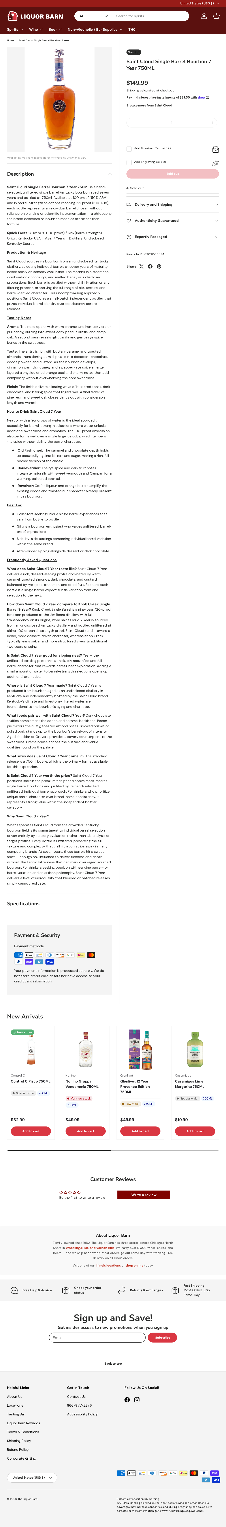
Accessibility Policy (82, 1414)
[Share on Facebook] (150, 266)
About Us (14, 1396)
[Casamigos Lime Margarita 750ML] (195, 1049)
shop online (134, 1265)
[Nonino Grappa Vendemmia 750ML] (86, 1049)
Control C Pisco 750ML (31, 1081)
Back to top (113, 1364)
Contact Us (76, 1396)
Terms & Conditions (23, 1432)
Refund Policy (18, 1449)
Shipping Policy (19, 1440)
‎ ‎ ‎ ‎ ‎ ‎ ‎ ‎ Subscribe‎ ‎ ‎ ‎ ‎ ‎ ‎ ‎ (162, 1337)
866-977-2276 (79, 1405)
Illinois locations (108, 1265)
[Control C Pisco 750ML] (31, 1049)
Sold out (172, 174)
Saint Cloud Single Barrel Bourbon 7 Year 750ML (45, 40)
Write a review (143, 1195)
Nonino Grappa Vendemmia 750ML (82, 1084)
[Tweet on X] (141, 266)
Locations (15, 1405)
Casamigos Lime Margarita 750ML (189, 1084)
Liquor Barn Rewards (23, 1423)
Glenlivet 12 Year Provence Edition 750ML (135, 1086)
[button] (216, 16)
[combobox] (131, 16)
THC (132, 29)
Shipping (132, 90)
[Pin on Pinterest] (159, 266)
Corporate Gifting (21, 1458)
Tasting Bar (16, 1414)
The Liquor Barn (28, 1499)
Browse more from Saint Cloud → (151, 105)
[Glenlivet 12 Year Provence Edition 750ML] (140, 1049)
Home (10, 40)
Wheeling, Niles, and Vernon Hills (90, 1248)
